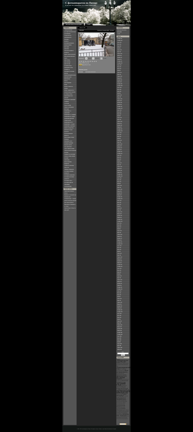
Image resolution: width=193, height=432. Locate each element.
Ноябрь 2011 (119, 285)
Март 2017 (119, 164)
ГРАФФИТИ (66, 48)
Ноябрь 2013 (119, 240)
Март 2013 (119, 255)
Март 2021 (119, 74)
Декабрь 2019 (119, 102)
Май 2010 (119, 319)
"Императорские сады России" (122, 361)
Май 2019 (119, 115)
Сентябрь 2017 (119, 153)
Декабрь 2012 (119, 260)
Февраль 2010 (119, 324)
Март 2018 (119, 142)
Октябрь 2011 (119, 287)
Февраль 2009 (119, 347)
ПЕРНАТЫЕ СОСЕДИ (68, 129)
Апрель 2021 (119, 72)
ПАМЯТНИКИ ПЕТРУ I (68, 122)
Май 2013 (119, 251)
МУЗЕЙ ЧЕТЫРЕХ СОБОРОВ (69, 92)
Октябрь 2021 (119, 61)
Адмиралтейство (125, 363)
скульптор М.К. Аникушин (123, 414)
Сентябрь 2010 (119, 311)
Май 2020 (119, 93)
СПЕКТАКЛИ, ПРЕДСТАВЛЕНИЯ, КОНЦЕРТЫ (68, 162)
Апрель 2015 (119, 208)
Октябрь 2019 (119, 106)
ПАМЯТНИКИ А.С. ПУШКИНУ (70, 114)
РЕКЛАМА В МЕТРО (68, 144)
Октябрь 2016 (119, 174)
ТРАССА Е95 (66, 167)
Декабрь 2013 (119, 238)
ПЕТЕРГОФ (66, 131)
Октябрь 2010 (119, 309)
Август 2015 (119, 200)
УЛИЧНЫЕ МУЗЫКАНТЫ (69, 169)
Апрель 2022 (119, 49)
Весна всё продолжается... (122, 371)
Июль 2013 (119, 247)
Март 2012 (119, 277)
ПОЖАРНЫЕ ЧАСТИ (68, 141)
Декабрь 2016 (119, 170)
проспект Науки (119, 414)
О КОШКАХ (66, 101)
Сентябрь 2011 (119, 289)
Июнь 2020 (119, 91)
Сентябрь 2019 (119, 108)
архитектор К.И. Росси (121, 404)
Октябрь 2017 (119, 151)
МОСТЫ (65, 80)
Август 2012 (119, 268)
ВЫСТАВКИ (66, 46)
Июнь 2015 (119, 204)
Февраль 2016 (119, 189)
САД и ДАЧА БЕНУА (68, 146)
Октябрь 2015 (119, 196)
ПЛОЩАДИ (66, 139)
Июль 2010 (119, 315)
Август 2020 (119, 87)
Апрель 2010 (119, 321)
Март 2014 (119, 232)
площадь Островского (122, 412)
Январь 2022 (119, 55)
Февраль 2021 (119, 76)
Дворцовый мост (122, 376)
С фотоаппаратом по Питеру (81, 3)
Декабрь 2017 (119, 147)
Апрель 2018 (119, 140)
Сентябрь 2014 (119, 221)
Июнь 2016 (119, 181)
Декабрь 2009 (119, 328)
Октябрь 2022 (119, 38)
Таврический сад (123, 397)
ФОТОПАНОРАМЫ (67, 186)
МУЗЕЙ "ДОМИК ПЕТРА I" (69, 90)
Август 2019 (119, 110)
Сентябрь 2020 (119, 85)
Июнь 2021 (119, 68)
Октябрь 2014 (119, 219)
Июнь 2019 (119, 113)
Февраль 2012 (119, 279)
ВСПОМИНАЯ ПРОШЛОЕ (69, 43)
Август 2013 (119, 245)
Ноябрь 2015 (119, 194)
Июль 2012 (119, 270)
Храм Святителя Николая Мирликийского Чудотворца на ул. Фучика (69, 204)
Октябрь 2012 (119, 264)
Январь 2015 (119, 213)
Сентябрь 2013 (119, 243)
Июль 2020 (119, 89)
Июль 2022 (119, 44)
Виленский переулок (120, 373)
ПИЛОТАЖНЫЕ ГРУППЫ (69, 137)
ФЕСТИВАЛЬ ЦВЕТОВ (68, 182)
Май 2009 (119, 341)
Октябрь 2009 (119, 332)
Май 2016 (119, 183)
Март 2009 (119, 345)
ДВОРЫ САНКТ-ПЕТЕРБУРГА (69, 54)
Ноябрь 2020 (119, 81)
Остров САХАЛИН (67, 105)
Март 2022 (119, 51)
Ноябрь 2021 (119, 59)
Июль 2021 (119, 66)
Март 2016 (119, 187)
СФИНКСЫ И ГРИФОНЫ (69, 165)
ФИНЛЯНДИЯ (67, 184)
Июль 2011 (119, 292)
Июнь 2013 (119, 249)
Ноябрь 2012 (119, 262)
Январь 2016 (119, 191)
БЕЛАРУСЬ (66, 41)
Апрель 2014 (119, 230)
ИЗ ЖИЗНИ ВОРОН (68, 65)
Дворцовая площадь (121, 374)
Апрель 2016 (119, 185)
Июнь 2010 (119, 317)
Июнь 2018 (119, 136)
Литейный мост (124, 385)
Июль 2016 (119, 179)
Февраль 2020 (119, 98)
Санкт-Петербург (122, 395)
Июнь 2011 (119, 294)
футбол (126, 418)
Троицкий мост (121, 399)
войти (84, 71)
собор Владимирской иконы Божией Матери (123, 417)
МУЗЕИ (65, 84)
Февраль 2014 (119, 234)
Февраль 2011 (119, 302)
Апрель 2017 (119, 162)
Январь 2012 (119, 281)
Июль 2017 (119, 157)
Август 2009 (119, 336)
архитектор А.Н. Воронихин (122, 401)
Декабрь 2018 (119, 125)
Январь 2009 (119, 349)
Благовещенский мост (120, 370)
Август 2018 (119, 132)
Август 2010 (119, 313)
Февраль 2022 (119, 53)
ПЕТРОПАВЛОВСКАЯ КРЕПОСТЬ (128, 392)
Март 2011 (119, 300)
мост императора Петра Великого (123, 411)
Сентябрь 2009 (119, 334)
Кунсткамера (123, 382)
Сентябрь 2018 (119, 130)
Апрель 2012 (119, 275)
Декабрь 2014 (119, 215)
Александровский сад (124, 368)
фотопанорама (122, 418)
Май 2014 (119, 228)
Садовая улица (119, 394)
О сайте (88, 24)
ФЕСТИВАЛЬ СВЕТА (68, 180)
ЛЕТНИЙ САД (67, 69)
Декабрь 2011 (119, 283)
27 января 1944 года (67, 35)
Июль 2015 (119, 202)
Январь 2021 (119, 78)
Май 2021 (119, 70)
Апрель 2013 (119, 253)
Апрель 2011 (119, 298)
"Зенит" (118, 359)
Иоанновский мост (125, 379)
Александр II (119, 364)
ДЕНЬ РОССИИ (67, 63)
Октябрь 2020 (119, 83)
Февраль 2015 (119, 211)
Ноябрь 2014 (119, 217)
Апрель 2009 (119, 343)
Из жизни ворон (121, 378)
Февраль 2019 (119, 121)
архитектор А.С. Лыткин (121, 402)
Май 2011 (119, 296)
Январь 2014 (119, 236)
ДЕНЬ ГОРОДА (67, 60)
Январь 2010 (119, 326)
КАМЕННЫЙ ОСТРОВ (68, 67)
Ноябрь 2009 (119, 330)
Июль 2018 (119, 134)
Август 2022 (119, 42)
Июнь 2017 (119, 159)
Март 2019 (119, 119)
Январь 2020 (119, 100)
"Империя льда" (119, 363)
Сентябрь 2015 (119, 198)
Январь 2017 (119, 168)
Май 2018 (119, 138)
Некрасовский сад (123, 390)
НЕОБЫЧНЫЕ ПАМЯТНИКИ (69, 99)
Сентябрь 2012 (119, 266)
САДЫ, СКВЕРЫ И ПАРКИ (69, 148)
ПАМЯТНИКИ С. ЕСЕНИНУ (69, 124)
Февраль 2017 (119, 166)
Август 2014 (119, 223)
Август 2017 (119, 155)
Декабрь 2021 (119, 57)
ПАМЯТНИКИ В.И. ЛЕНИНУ (69, 116)
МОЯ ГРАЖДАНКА (67, 82)
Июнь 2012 (119, 272)
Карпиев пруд (119, 380)
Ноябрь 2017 (119, 149)
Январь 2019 (119, 123)
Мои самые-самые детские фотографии (74, 24)
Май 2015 (119, 206)
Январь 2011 (119, 304)
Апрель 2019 (119, 117)
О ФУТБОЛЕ (66, 103)
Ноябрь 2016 (119, 172)
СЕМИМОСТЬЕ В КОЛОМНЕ (69, 154)
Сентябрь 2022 (119, 40)
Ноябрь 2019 (119, 104)
